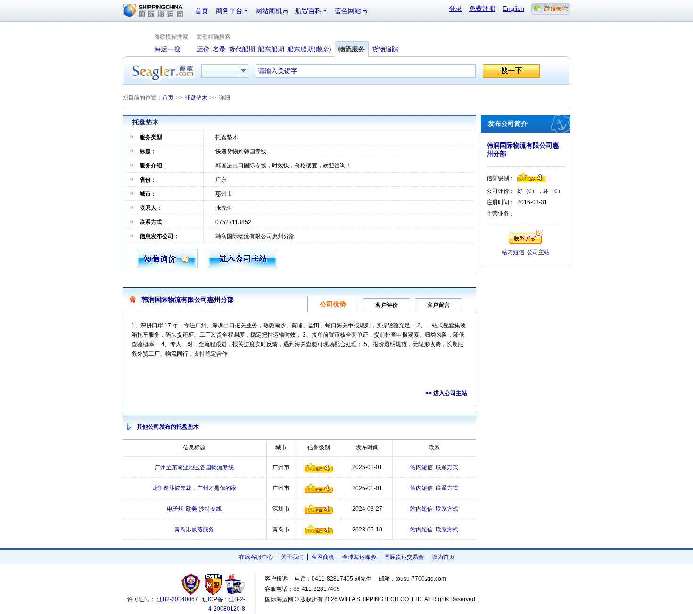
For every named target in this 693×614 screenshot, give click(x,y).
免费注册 (482, 8)
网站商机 (269, 11)
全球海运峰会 (359, 557)
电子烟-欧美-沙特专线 (194, 509)
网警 (213, 584)
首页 (201, 11)
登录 (455, 8)
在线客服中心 (256, 557)
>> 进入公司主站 (446, 393)
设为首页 (443, 557)
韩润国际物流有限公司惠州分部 (187, 299)
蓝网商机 (323, 557)
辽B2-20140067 (177, 599)
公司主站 (538, 252)
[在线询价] (166, 266)
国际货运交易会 (404, 557)
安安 (234, 584)
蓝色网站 (348, 11)
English (513, 8)
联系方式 (447, 467)
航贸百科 (308, 11)
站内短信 (421, 467)
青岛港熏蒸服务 (194, 529)
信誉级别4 (319, 467)
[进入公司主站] (242, 266)
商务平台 (229, 11)
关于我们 (292, 557)
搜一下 (511, 71)
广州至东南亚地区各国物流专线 (194, 467)
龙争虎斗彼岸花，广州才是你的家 (194, 488)
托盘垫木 (196, 97)
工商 (192, 584)
